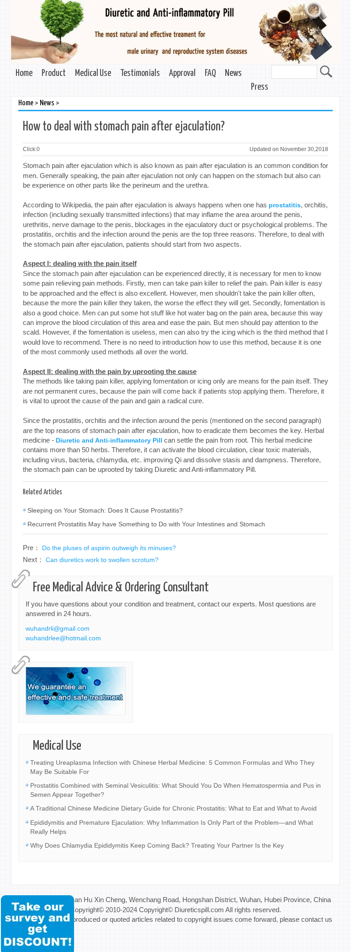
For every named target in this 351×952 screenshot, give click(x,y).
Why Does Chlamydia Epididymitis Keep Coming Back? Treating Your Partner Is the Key (157, 845)
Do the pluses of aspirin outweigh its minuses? (109, 548)
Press (259, 87)
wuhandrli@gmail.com (58, 628)
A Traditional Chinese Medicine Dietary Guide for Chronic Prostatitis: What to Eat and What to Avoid (173, 808)
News (233, 73)
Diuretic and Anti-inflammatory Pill (109, 440)
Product (54, 73)
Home (24, 73)
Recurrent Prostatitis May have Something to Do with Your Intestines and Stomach (146, 524)
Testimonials (140, 73)
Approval (182, 73)
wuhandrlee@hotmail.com (63, 638)
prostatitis (285, 205)
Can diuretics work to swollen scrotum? (102, 559)
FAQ (210, 73)
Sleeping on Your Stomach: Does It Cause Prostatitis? (105, 510)
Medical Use (93, 73)
